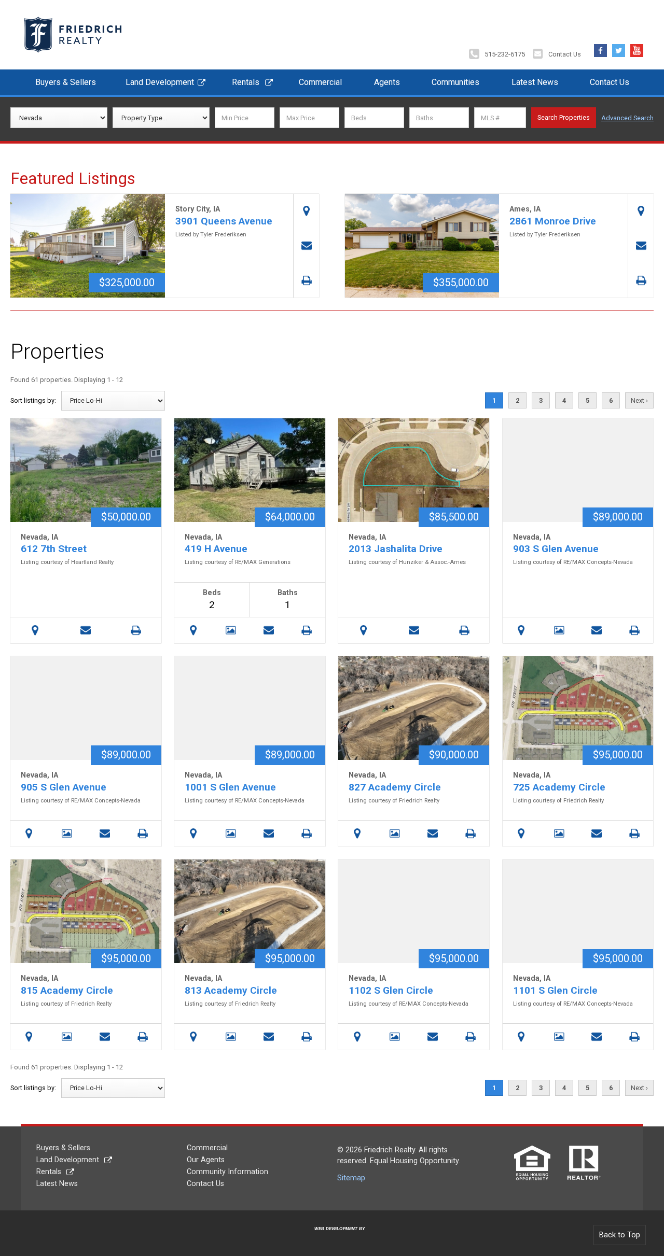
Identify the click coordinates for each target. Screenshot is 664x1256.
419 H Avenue (216, 549)
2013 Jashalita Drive (395, 549)
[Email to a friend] (306, 246)
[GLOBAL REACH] (333, 1236)
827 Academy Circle (395, 787)
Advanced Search (627, 118)
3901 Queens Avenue (223, 221)
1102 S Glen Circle (391, 990)
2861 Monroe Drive (552, 221)
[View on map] (306, 211)
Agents (387, 82)
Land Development (160, 82)
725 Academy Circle (559, 787)
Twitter (618, 48)
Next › (639, 400)
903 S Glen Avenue (556, 549)
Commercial (320, 82)
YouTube (636, 48)
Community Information (227, 1171)
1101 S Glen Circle (555, 990)
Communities (455, 82)
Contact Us (564, 54)
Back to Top (619, 1235)
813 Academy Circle (231, 990)
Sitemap (351, 1178)
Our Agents (206, 1159)
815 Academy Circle (67, 990)
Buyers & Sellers (65, 82)
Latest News (534, 82)
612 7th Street (54, 549)
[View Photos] (231, 630)
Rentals (245, 82)
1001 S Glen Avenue (230, 787)
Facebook (600, 48)
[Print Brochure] (306, 280)
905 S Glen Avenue (63, 787)
